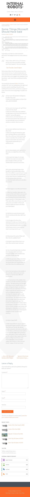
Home (7, 493)
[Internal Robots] (15, 5)
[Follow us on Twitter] (15, 15)
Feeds (17, 493)
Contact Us (13, 493)
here (16, 83)
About (9, 493)
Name (3, 391)
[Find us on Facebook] (12, 15)
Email (3, 398)
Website (4, 404)
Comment (4, 372)
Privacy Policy (21, 493)
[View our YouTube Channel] (17, 15)
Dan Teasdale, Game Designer (14, 67)
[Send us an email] (10, 15)
